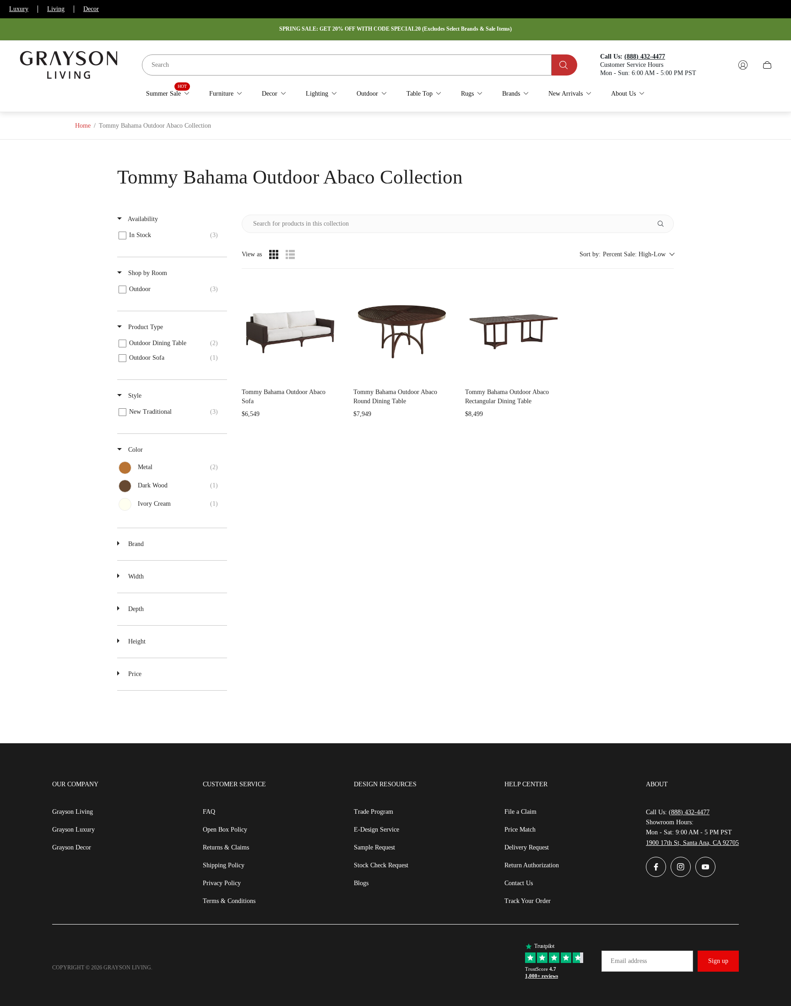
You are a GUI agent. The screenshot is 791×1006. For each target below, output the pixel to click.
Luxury (18, 8)
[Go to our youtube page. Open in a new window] (705, 867)
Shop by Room (146, 273)
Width (135, 576)
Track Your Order (527, 901)
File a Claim (520, 811)
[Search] (564, 65)
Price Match (520, 829)
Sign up (718, 960)
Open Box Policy (225, 829)
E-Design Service (376, 829)
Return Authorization (531, 865)
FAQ (209, 811)
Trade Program (373, 811)
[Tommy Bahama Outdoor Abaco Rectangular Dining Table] (513, 331)
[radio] (273, 254)
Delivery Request (526, 847)
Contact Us (518, 883)
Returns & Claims (226, 847)
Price (133, 674)
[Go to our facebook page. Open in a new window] (656, 867)
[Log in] (743, 65)
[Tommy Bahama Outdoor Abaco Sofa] (290, 331)
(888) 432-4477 (689, 812)
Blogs (361, 883)
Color (134, 449)
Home (83, 125)
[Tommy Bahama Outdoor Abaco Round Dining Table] (401, 331)
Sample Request (374, 847)
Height (136, 641)
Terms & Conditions (229, 901)
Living (56, 8)
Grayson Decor (71, 847)
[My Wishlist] (721, 64)
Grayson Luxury (73, 829)
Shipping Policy (223, 865)
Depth (135, 609)
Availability (142, 219)
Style (133, 395)
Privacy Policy (222, 883)
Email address (629, 960)
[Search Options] (664, 224)
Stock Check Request (381, 865)
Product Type (144, 327)
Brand (135, 544)
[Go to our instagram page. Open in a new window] (681, 867)
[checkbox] (170, 235)
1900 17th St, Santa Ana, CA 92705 (692, 842)
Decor (91, 8)
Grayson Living (72, 811)
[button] (627, 254)
